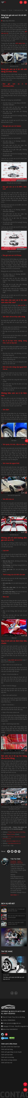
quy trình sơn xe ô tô (15, 660)
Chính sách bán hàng (7, 1049)
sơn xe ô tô (21, 305)
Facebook (13, 861)
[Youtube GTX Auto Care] (6, 1034)
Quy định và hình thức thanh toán (10, 1047)
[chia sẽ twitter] (12, 851)
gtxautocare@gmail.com (13, 841)
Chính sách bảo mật (6, 1062)
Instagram (13, 863)
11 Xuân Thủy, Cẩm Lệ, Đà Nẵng (16, 832)
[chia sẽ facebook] (8, 851)
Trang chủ (3, 10)
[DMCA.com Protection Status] (12, 1038)
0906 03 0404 (11, 834)
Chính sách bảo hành (7, 1054)
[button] (16, 993)
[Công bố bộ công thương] (4, 1038)
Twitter (19, 861)
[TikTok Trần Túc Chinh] (2, 1034)
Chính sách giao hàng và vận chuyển (11, 1052)
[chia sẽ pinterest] (19, 851)
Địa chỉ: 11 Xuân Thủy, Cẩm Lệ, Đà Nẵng (14, 1017)
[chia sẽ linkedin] (15, 851)
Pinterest (20, 863)
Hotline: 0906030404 (9, 1020)
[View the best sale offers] (25, 1084)
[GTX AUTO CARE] (8, 1007)
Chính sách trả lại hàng (7, 1057)
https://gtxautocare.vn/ (14, 843)
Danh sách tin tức (18, 10)
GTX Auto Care (20, 43)
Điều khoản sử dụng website (9, 1060)
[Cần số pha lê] (14, 937)
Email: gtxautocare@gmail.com (12, 1023)
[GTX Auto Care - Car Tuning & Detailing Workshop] (4, 2)
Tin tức (10, 10)
